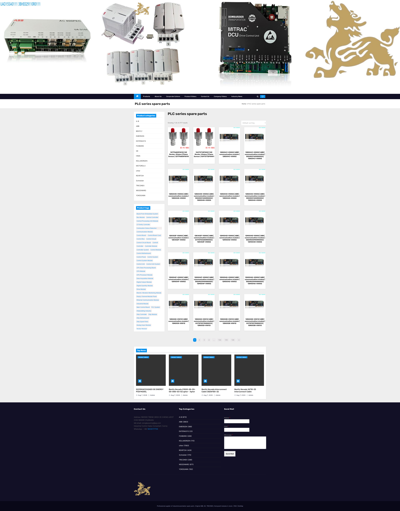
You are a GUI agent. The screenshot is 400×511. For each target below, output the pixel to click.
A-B (137, 121)
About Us (158, 96)
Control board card (154, 231)
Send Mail (230, 454)
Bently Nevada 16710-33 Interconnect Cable (245, 390)
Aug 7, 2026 (142, 395)
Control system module (144, 256)
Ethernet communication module (148, 296)
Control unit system (153, 260)
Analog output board (144, 328)
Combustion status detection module (147, 224)
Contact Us (205, 96)
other (138, 171)
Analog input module (144, 321)
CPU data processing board (146, 263)
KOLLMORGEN (141, 161)
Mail (226, 426)
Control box (141, 235)
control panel (141, 253)
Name (227, 418)
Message (228, 435)
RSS (235, 506)
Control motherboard (144, 249)
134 (219, 340)
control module (156, 246)
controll (155, 238)
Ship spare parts (142, 317)
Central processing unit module (147, 217)
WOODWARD (141, 190)
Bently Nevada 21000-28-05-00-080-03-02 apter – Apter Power (182, 391)
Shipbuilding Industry (144, 307)
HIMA (138, 156)
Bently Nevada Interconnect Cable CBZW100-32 (214, 390)
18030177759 (152, 429)
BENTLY (139, 131)
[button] (257, 96)
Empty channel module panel (147, 292)
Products (146, 96)
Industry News (236, 96)
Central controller (143, 213)
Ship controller (142, 310)
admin (152, 395)
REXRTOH (140, 176)
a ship (155, 328)
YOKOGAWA (140, 195)
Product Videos (190, 96)
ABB (137, 126)
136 (232, 340)
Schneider (140, 181)
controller (140, 242)
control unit (141, 260)
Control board (141, 231)
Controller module (151, 242)
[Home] (137, 96)
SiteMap (240, 506)
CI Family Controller (143, 220)
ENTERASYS (141, 141)
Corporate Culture (173, 96)
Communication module (145, 228)
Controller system (143, 246)
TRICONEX (140, 186)
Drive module (141, 285)
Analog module (142, 325)
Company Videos (220, 96)
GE (137, 151)
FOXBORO (140, 146)
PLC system (155, 303)
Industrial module (142, 299)
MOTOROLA (141, 166)
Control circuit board (144, 238)
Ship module (152, 310)
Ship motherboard (143, 314)
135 (226, 340)
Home (244, 104)
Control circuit (151, 235)
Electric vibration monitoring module (149, 289)
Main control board (143, 303)
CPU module (141, 267)
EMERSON (140, 136)
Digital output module (144, 278)
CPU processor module (144, 271)
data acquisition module (145, 274)
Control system (153, 253)
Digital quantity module (145, 281)
